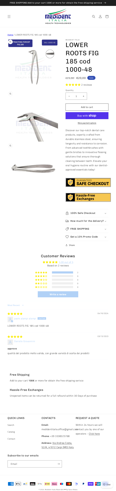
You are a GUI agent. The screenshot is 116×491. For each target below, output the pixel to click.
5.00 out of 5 (66, 262)
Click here (94, 433)
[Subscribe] (58, 463)
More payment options (87, 123)
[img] (15, 314)
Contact (11, 438)
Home (10, 34)
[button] (9, 16)
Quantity (69, 90)
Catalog (11, 431)
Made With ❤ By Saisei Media (66, 489)
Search (11, 424)
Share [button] (72, 245)
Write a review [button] (58, 294)
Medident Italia (50, 489)
